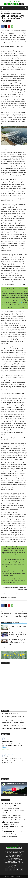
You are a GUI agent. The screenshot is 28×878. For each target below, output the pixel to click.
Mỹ (16, 819)
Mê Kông (4, 819)
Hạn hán (8, 815)
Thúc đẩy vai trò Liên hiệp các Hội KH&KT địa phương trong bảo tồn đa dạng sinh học (17, 634)
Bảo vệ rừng (16, 808)
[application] (14, 789)
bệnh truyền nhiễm (7, 810)
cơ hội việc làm (14, 813)
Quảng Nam (16, 822)
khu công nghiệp (13, 817)
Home (2, 11)
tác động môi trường (12, 597)
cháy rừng (16, 810)
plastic (11, 822)
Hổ (11, 815)
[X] (5, 26)
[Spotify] (17, 869)
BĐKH (14, 805)
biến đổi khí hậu (16, 803)
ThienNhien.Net (9, 738)
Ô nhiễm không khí (19, 829)
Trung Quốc (5, 829)
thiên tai (5, 826)
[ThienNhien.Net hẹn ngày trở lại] (4, 627)
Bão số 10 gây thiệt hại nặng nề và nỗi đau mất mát (14, 728)
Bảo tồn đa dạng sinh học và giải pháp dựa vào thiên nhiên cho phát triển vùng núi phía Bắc (17, 642)
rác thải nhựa (5, 824)
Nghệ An (19, 819)
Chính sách (7, 11)
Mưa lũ (12, 819)
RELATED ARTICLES (7, 622)
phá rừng (5, 822)
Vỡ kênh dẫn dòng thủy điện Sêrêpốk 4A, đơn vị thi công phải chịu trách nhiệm (20, 616)
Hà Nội (4, 815)
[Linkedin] (10, 869)
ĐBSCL (3, 834)
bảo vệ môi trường (7, 808)
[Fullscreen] (25, 795)
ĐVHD (9, 833)
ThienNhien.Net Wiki (17, 13)
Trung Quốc (20, 826)
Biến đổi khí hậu (6, 806)
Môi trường (8, 13)
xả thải (14, 829)
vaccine (10, 829)
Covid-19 (6, 812)
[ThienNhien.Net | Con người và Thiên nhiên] (14, 3)
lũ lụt (20, 817)
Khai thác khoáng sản (17, 815)
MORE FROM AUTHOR (18, 622)
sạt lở (17, 824)
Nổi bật (12, 13)
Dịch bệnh (20, 813)
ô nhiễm (21, 831)
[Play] (3, 795)
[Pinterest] (9, 26)
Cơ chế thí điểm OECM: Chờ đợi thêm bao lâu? (13, 725)
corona (22, 810)
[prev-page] (2, 647)
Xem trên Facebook (5, 749)
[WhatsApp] (12, 26)
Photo (5, 747)
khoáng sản (4, 817)
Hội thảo (20, 302)
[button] (2, 8)
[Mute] (22, 795)
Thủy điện (12, 826)
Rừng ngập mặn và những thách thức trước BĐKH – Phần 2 (7, 615)
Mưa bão (8, 819)
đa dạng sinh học (18, 834)
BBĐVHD (6, 803)
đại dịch (4, 836)
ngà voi (23, 819)
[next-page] (4, 647)
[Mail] (14, 869)
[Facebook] (2, 26)
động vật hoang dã (12, 836)
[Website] (21, 869)
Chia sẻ (4, 751)
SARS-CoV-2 (12, 824)
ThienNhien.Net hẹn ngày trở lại (10, 713)
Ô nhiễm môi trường (10, 831)
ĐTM (6, 597)
